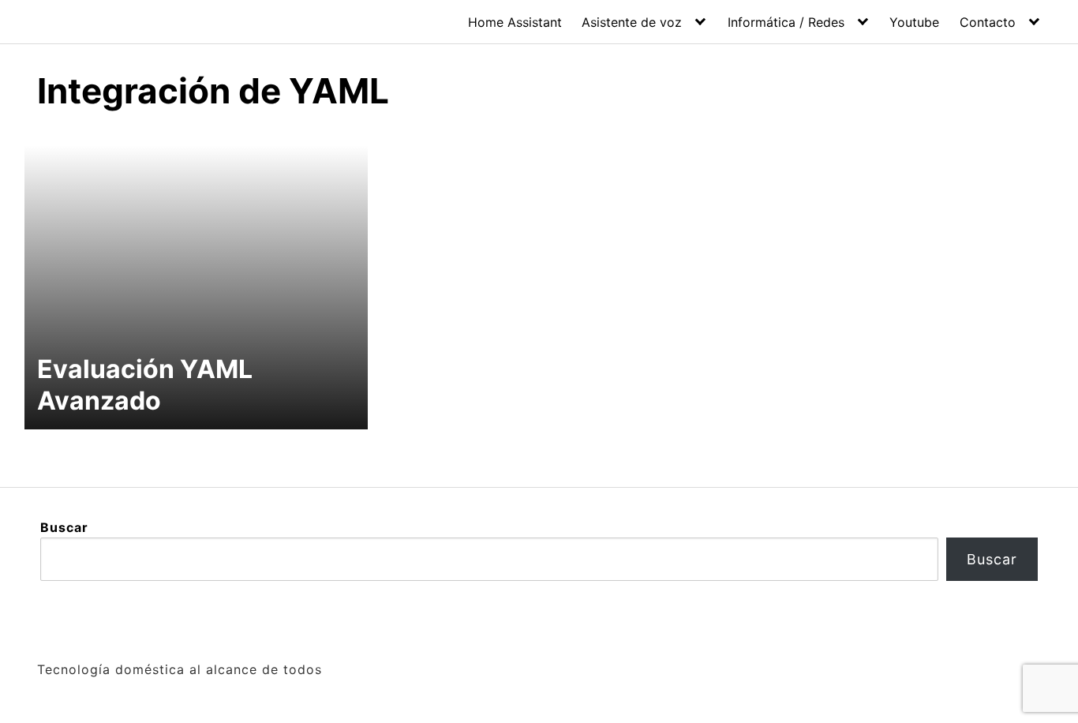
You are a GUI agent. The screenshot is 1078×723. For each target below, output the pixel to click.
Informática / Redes (786, 22)
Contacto (988, 22)
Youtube (914, 22)
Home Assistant (515, 22)
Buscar (64, 527)
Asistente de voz (632, 22)
